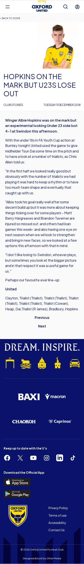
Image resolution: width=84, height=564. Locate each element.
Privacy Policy (58, 508)
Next (42, 326)
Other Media (54, 558)
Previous (42, 317)
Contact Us (56, 530)
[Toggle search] (65, 6)
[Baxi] (28, 396)
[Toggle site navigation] (7, 6)
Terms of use (57, 515)
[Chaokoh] (24, 421)
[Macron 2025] (55, 397)
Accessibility (57, 523)
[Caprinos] (60, 421)
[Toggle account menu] (77, 6)
